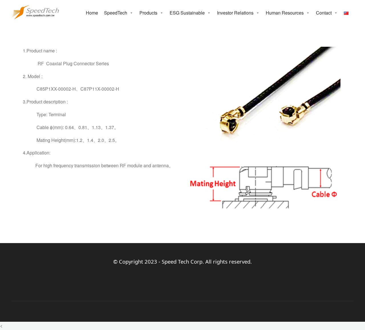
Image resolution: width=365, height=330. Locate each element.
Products (148, 12)
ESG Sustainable (187, 12)
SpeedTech (115, 12)
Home (92, 12)
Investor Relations (235, 12)
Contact (324, 12)
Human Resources (285, 12)
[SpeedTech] (35, 11)
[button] (131, 13)
